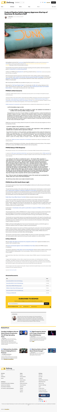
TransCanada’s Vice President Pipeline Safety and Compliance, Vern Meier (19, 100)
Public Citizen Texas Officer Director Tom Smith (16, 197)
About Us (40, 374)
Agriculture (22, 381)
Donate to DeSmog (42, 385)
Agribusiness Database (5, 385)
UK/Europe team (34, 306)
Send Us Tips (41, 383)
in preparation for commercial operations (18, 69)
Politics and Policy (23, 383)
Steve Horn (11, 16)
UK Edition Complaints (43, 391)
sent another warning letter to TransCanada (21, 139)
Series (2, 378)
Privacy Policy (41, 388)
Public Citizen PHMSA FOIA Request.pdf (13, 285)
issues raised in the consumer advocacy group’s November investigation (28, 77)
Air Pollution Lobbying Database (7, 388)
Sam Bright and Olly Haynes (6, 354)
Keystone (20, 71)
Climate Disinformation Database (7, 383)
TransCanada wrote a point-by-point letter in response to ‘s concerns (29, 207)
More (38, 6)
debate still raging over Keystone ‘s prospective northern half (23, 241)
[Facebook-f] (41, 2)
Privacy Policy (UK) (42, 390)
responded (46, 153)
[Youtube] (44, 401)
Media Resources (42, 381)
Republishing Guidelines (43, 379)
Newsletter (41, 399)
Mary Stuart (4, 338)
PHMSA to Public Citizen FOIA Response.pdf (14, 288)
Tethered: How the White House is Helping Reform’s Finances (9, 350)
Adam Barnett (33, 336)
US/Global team (25, 306)
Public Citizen (39, 71)
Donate (53, 2)
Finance (21, 390)
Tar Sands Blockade (29, 249)
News (2, 374)
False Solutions (23, 385)
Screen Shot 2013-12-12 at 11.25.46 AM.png (14, 283)
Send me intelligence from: (13, 306)
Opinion (21, 391)
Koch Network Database (5, 386)
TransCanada (20, 62)
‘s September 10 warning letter (13, 104)
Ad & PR (21, 378)
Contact (40, 378)
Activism (21, 386)
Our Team (40, 376)
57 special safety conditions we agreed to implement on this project (21, 190)
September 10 (9, 78)
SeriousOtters (7, 409)
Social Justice (22, 379)
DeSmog (10, 2)
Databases (3, 376)
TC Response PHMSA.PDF (11, 292)
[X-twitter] (43, 2)
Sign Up (46, 303)
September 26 (17, 78)
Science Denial (23, 376)
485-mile (35, 85)
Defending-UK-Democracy (9, 359)
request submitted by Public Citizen (19, 153)
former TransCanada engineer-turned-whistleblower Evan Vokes (21, 245)
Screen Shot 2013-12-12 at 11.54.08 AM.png (14, 290)
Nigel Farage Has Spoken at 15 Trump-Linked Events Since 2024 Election (38, 333)
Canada (21, 388)
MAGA (33, 341)
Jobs (40, 386)
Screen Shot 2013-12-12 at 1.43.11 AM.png (14, 280)
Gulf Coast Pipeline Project (18, 85)
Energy (21, 374)
